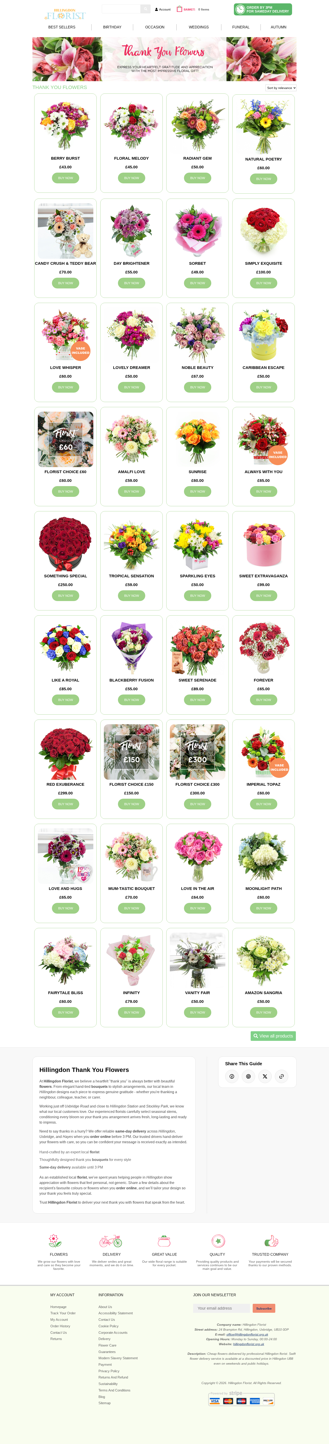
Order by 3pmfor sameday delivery (268, 9)
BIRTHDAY (112, 27)
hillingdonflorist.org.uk (248, 1344)
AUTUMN (278, 27)
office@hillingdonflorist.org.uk (247, 1334)
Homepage (58, 1307)
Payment (105, 1364)
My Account (59, 1319)
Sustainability (108, 1384)
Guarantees (107, 1352)
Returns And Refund (113, 1377)
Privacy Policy (109, 1371)
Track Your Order (63, 1313)
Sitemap (104, 1403)
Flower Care (107, 1345)
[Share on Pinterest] (248, 1076)
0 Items (203, 9)
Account (165, 9)
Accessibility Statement (115, 1313)
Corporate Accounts (113, 1332)
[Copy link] (281, 1076)
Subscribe (264, 1308)
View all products (275, 1035)
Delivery (104, 1339)
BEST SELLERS (61, 27)
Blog (101, 1397)
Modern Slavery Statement (118, 1358)
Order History (60, 1326)
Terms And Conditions (114, 1390)
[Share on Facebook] (232, 1076)
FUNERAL (241, 27)
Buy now (65, 178)
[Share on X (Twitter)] (265, 1076)
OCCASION (154, 27)
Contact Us (58, 1332)
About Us (105, 1307)
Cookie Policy (108, 1326)
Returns (56, 1339)
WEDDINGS (199, 27)
